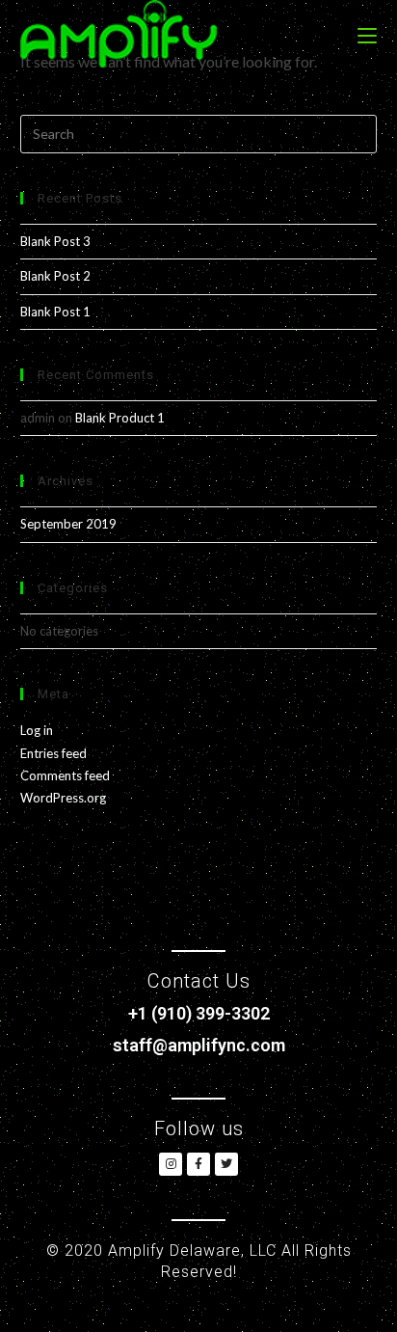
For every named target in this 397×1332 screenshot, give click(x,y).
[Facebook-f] (198, 1164)
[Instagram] (170, 1164)
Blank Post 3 (55, 241)
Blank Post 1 (55, 311)
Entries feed (53, 753)
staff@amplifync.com (199, 1045)
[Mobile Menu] (367, 34)
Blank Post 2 (55, 276)
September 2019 (68, 523)
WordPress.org (63, 797)
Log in (36, 730)
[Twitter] (226, 1164)
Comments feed (65, 775)
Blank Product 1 (120, 417)
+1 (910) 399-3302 (199, 1013)
